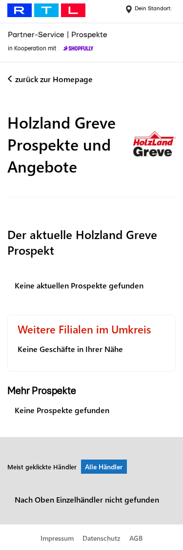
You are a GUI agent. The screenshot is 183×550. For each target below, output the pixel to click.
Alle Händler (103, 466)
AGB (135, 538)
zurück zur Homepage (54, 79)
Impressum (57, 538)
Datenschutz (101, 538)
